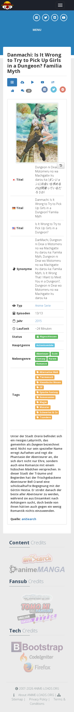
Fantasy (40, 358)
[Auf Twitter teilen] (54, 89)
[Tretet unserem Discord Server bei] (55, 18)
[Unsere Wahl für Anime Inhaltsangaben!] (37, 559)
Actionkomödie (44, 345)
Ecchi (55, 353)
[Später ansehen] (61, 165)
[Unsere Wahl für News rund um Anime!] (37, 569)
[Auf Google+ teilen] (63, 89)
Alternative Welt (48, 372)
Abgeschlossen (48, 336)
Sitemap (17, 699)
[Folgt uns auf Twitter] (46, 18)
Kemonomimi (46, 397)
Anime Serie (43, 306)
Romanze (41, 363)
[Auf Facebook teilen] (45, 89)
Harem (52, 358)
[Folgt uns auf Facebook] (37, 18)
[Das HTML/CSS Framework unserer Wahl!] (37, 647)
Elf (41, 387)
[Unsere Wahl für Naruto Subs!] (37, 608)
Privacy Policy (38, 699)
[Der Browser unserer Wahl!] (37, 667)
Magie (43, 402)
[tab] (12, 82)
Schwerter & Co (48, 412)
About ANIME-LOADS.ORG (36, 695)
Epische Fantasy (48, 392)
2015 (38, 321)
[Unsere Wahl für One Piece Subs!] (37, 598)
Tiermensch (46, 377)
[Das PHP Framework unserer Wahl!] (37, 657)
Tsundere (45, 417)
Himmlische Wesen (50, 382)
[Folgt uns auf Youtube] (64, 18)
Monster (44, 407)
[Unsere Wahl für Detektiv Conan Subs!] (37, 618)
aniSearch (29, 519)
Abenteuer (42, 353)
